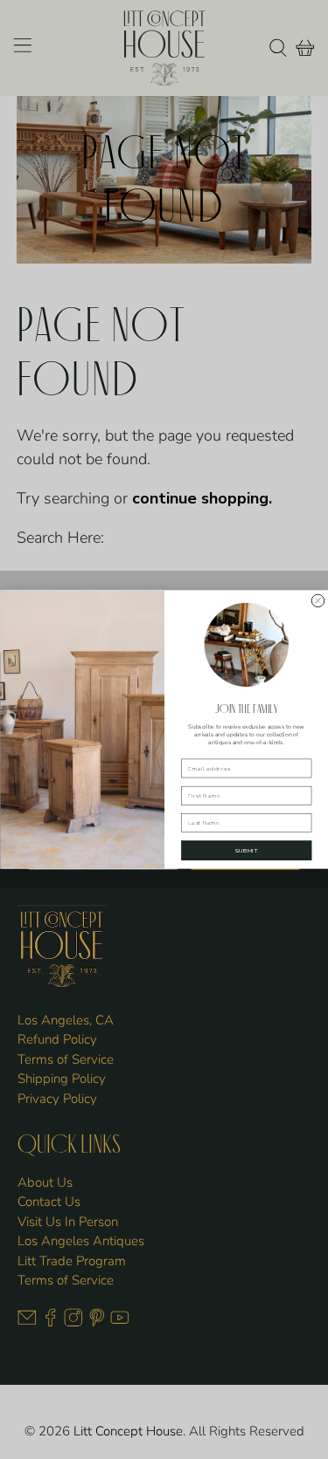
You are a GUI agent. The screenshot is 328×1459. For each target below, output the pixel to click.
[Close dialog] (317, 600)
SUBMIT (246, 850)
